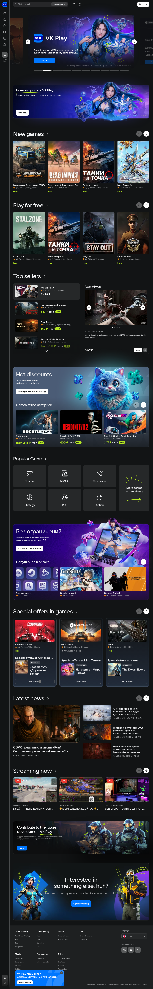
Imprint (144, 985)
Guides (18, 969)
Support (61, 965)
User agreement (90, 985)
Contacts (61, 962)
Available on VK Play (22, 936)
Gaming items (63, 936)
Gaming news (20, 962)
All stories (19, 958)
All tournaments (43, 962)
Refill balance (63, 939)
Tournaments (42, 954)
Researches (62, 969)
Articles (18, 965)
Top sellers (27, 276)
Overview (40, 958)
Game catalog (21, 931)
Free (16, 939)
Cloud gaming (43, 931)
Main (38, 936)
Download (40, 943)
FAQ (38, 947)
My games (19, 947)
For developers (64, 958)
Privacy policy (101, 985)
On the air (83, 939)
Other (60, 954)
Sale (16, 943)
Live (81, 931)
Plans (39, 939)
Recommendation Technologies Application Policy (124, 985)
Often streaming (86, 936)
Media (18, 954)
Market (61, 931)
